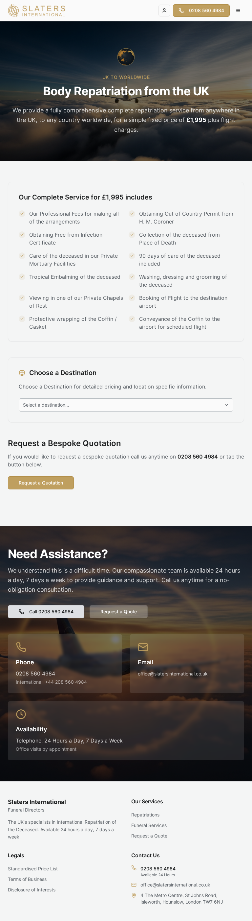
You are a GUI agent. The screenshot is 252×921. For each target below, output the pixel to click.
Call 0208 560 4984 (51, 611)
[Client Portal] (164, 10)
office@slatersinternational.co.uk (173, 673)
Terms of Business (27, 879)
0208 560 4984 (206, 10)
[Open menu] (238, 10)
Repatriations (145, 814)
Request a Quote (118, 611)
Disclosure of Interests (31, 889)
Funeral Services (149, 825)
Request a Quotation (41, 482)
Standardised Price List (33, 868)
